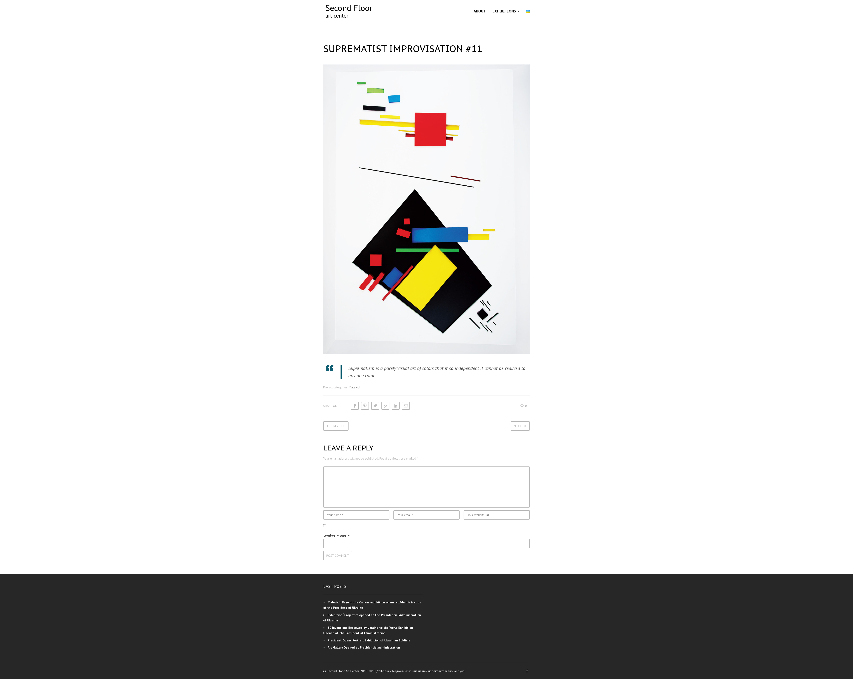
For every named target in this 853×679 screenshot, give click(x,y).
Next (517, 426)
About (480, 11)
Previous (338, 426)
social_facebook (527, 671)
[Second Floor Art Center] (348, 11)
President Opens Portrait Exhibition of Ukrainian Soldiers (369, 640)
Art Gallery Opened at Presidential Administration (364, 647)
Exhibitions (504, 11)
